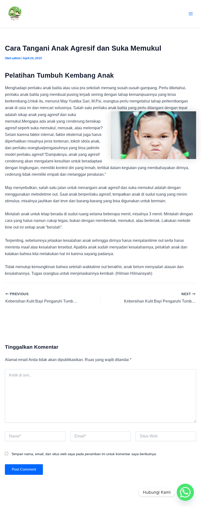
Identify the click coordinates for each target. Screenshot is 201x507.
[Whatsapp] (185, 492)
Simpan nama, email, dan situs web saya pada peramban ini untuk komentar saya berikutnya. (84, 454)
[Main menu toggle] (190, 13)
